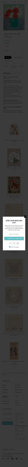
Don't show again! (14, 247)
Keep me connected (15, 238)
